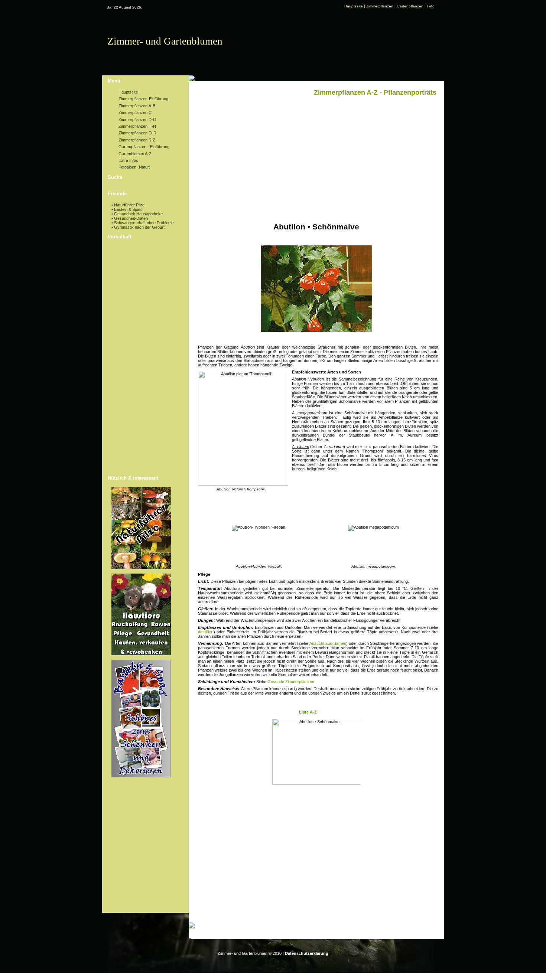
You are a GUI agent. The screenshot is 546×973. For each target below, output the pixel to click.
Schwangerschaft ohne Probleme (144, 223)
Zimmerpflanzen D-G (136, 119)
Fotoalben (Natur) (133, 167)
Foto (431, 6)
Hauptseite (353, 6)
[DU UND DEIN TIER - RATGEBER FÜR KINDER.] (141, 654)
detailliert (206, 632)
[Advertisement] (141, 358)
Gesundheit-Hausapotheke (138, 214)
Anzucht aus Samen (327, 643)
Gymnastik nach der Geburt (139, 227)
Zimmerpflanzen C (134, 112)
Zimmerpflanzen (379, 6)
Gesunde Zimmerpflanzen (290, 681)
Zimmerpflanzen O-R (136, 133)
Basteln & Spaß (128, 209)
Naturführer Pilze (129, 205)
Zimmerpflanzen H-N (136, 126)
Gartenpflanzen (410, 6)
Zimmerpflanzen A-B (136, 106)
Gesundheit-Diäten (131, 218)
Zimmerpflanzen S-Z (136, 140)
